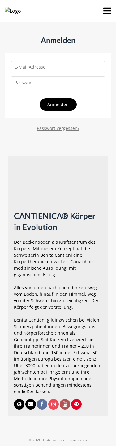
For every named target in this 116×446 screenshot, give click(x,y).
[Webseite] (19, 404)
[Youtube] (65, 404)
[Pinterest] (76, 404)
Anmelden (58, 104)
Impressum (77, 440)
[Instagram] (54, 404)
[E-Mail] (31, 404)
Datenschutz (54, 440)
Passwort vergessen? (58, 128)
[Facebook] (42, 404)
